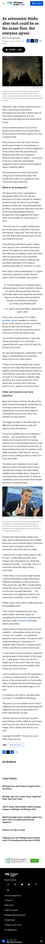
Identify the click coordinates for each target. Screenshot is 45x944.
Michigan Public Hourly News (15, 915)
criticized (21, 620)
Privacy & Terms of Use (13, 925)
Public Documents (11, 910)
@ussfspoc (12, 288)
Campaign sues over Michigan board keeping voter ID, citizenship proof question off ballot (21, 839)
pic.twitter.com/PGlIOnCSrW (23, 303)
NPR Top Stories (16, 745)
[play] (3, 941)
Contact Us (9, 900)
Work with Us (9, 905)
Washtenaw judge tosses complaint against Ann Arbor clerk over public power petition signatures (22, 819)
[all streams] (42, 941)
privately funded (9, 320)
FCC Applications (11, 930)
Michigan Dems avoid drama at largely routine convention (21, 787)
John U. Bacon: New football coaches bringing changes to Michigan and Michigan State (21, 808)
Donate (37, 3)
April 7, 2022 (22, 312)
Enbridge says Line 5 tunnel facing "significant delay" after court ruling (21, 797)
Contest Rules (10, 920)
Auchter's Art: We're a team (13, 830)
